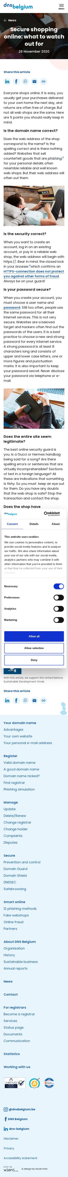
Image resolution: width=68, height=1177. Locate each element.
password (12, 307)
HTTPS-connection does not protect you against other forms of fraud (34, 273)
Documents (13, 1034)
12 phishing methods (20, 908)
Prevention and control (22, 862)
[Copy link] (43, 81)
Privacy (9, 1148)
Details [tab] (34, 523)
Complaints (13, 836)
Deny (34, 659)
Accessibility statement (20, 1158)
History (9, 955)
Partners (10, 928)
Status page (14, 1027)
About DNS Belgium (20, 941)
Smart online (14, 902)
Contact (11, 994)
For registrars (15, 1007)
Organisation (14, 948)
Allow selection (34, 648)
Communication (17, 1041)
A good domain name (21, 769)
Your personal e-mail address (28, 743)
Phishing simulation (19, 789)
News (8, 981)
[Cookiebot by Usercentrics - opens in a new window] (48, 514)
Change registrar (17, 822)
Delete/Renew (15, 815)
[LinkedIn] (7, 81)
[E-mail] (34, 81)
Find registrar (14, 782)
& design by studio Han (35, 1168)
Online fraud (13, 922)
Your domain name (20, 723)
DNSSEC (10, 882)
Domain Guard (15, 869)
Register (10, 756)
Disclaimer (11, 1139)
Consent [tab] (12, 523)
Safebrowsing (15, 889)
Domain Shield (15, 875)
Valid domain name (19, 762)
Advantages (13, 729)
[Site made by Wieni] (12, 1169)
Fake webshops (16, 915)
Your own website (18, 736)
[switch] (58, 597)
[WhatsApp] (25, 81)
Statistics (12, 1054)
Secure (9, 855)
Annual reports (16, 968)
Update (10, 809)
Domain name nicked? (22, 776)
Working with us (17, 1067)
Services (10, 1021)
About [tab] (56, 523)
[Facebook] (16, 81)
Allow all (34, 636)
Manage (11, 802)
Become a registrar (19, 1014)
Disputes (11, 842)
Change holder (16, 829)
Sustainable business (21, 961)
